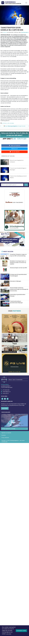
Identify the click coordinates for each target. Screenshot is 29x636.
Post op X (15, 148)
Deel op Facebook (15, 145)
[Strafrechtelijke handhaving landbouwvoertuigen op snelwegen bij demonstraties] (4, 290)
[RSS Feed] (7, 398)
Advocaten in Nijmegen (15, 281)
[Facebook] (2, 398)
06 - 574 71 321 (19, 139)
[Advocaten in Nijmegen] (4, 283)
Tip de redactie (15, 151)
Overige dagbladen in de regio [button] (8, 428)
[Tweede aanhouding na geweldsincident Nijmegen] (4, 303)
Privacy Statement (5, 437)
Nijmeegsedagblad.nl (10, 2)
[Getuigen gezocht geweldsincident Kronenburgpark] (4, 277)
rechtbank (4, 123)
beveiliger (12, 123)
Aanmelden (5, 408)
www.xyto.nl (5, 393)
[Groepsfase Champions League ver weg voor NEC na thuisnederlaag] (4, 257)
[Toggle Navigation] (26, 3)
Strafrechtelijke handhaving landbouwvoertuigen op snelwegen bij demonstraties (19, 289)
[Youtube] (5, 398)
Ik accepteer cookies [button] (21, 630)
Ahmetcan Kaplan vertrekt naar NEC (18, 267)
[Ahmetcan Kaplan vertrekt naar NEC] (4, 270)
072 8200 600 (6, 390)
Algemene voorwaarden (6, 432)
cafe (8, 123)
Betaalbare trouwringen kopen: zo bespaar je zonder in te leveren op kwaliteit (18, 262)
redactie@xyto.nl (6, 391)
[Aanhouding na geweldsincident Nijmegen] (4, 297)
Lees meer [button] (8, 633)
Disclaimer (3, 435)
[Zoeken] (26, 184)
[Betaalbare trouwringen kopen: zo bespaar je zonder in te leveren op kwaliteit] (4, 263)
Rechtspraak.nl (24, 32)
